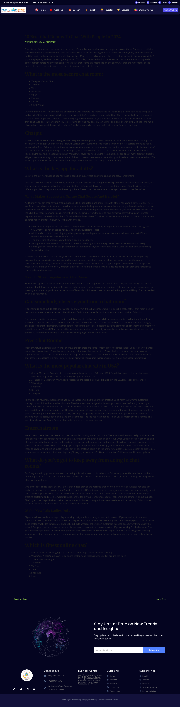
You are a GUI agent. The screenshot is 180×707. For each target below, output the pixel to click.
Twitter (164, 2)
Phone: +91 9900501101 (43, 2)
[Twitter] (159, 2)
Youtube (174, 2)
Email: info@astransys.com (16, 2)
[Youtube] (169, 2)
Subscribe (154, 650)
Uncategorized (33, 41)
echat (105, 150)
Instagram (153, 2)
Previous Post (19, 599)
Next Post (162, 599)
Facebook (141, 2)
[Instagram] (148, 2)
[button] (57, 10)
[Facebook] (136, 2)
